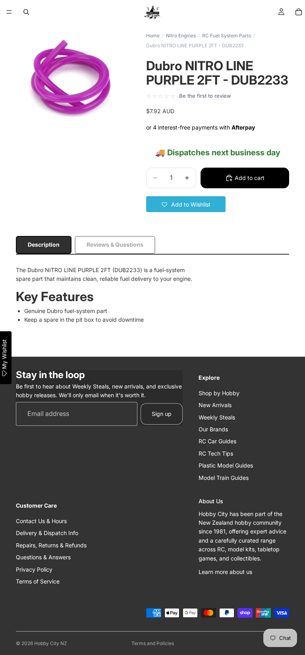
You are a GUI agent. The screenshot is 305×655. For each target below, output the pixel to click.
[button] (186, 204)
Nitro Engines (181, 36)
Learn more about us (225, 571)
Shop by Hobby (219, 393)
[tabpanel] (152, 295)
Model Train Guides (224, 477)
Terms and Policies (152, 643)
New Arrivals (215, 405)
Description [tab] (44, 244)
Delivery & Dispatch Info (47, 532)
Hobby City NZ (50, 643)
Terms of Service (38, 581)
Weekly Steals (217, 416)
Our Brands (213, 429)
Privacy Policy (34, 569)
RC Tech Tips (216, 453)
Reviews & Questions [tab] (115, 244)
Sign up (162, 413)
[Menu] (9, 12)
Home (153, 36)
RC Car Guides (217, 441)
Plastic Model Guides (226, 465)
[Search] (26, 12)
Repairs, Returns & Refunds (51, 545)
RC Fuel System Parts (226, 36)
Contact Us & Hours (41, 521)
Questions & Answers (43, 557)
